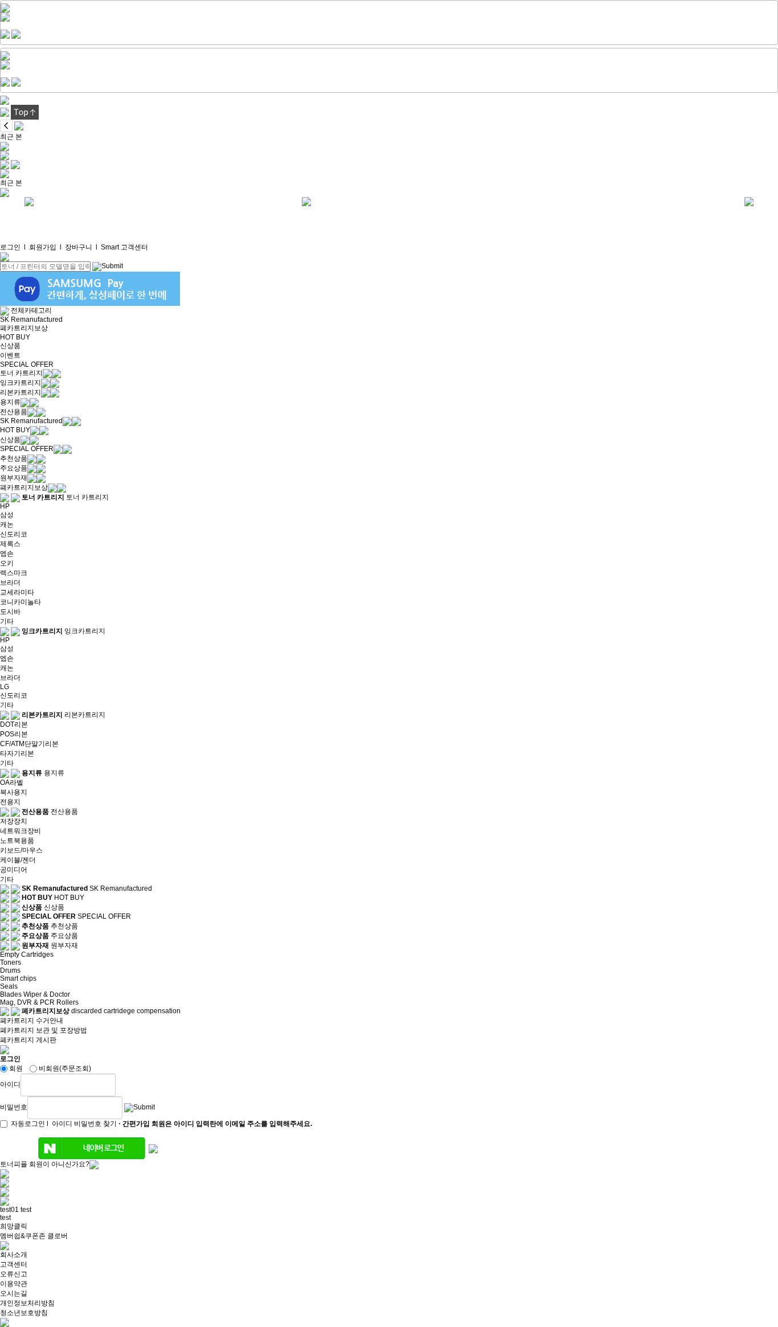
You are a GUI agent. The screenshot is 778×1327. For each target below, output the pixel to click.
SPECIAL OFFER (27, 364)
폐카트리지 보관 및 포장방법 (43, 1030)
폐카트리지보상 (24, 328)
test (26, 1210)
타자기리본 (17, 753)
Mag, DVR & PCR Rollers (39, 1002)
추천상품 (13, 458)
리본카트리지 (20, 392)
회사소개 (13, 1255)
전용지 (10, 802)
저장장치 (13, 821)
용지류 (10, 402)
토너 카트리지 (21, 373)
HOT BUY (15, 337)
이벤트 (10, 355)
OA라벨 (11, 783)
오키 (7, 563)
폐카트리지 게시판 (28, 1040)
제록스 (10, 544)
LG (4, 687)
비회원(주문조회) (65, 1068)
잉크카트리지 (20, 383)
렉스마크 (13, 573)
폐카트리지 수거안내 (31, 1021)
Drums (10, 970)
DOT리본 (14, 724)
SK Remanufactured (31, 319)
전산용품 (13, 412)
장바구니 (78, 247)
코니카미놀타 (20, 602)
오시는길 (13, 1293)
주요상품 (13, 468)
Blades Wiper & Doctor (35, 994)
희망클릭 (13, 1226)
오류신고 (13, 1274)
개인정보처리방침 (27, 1303)
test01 (9, 1210)
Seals (9, 986)
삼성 (7, 515)
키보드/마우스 (21, 850)
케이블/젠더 (18, 860)
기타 (7, 621)
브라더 (10, 583)
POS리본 (14, 734)
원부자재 (13, 478)
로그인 (10, 247)
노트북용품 (17, 841)
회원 (16, 1068)
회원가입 (42, 247)
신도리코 (13, 534)
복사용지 (13, 792)
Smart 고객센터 (124, 247)
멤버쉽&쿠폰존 (23, 1236)
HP (5, 506)
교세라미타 (17, 592)
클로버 (57, 1236)
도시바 (10, 612)
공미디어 (13, 870)
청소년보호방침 (24, 1313)
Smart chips (18, 978)
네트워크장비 (20, 831)
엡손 (7, 554)
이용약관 (13, 1284)
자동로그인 (28, 1124)
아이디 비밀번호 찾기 (84, 1124)
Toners (10, 962)
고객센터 (13, 1264)
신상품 (10, 346)
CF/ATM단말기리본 (29, 744)
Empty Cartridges (27, 955)
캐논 (7, 525)
